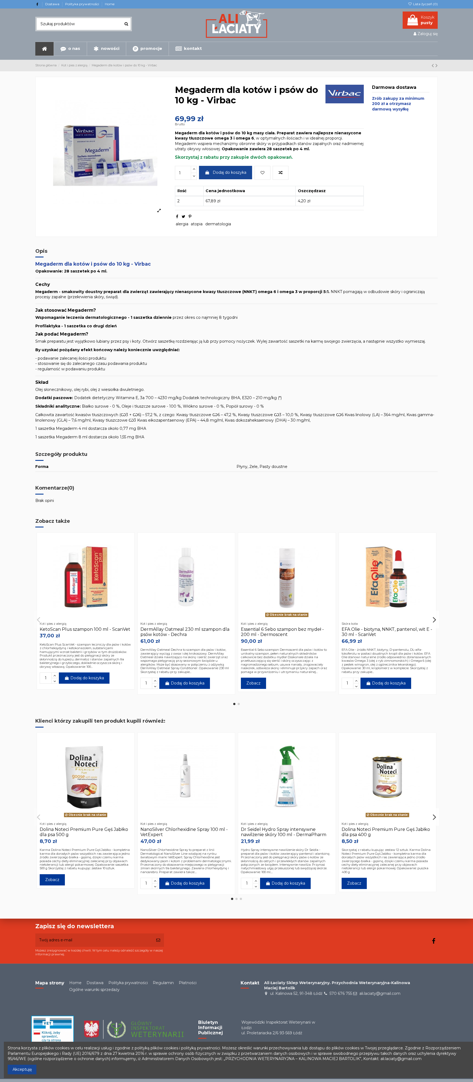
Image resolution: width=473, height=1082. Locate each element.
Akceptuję (22, 1069)
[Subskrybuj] (158, 940)
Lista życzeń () (425, 4)
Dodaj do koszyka (229, 172)
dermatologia (218, 223)
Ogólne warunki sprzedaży (94, 989)
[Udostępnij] (177, 216)
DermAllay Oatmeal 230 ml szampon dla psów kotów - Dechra (184, 632)
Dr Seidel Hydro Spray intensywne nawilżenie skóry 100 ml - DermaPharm (283, 832)
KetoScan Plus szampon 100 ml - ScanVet (85, 629)
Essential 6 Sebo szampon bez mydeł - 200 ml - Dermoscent (282, 632)
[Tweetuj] (183, 216)
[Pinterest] (190, 216)
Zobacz (253, 683)
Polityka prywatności (82, 4)
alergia (182, 223)
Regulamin (163, 982)
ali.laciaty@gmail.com (379, 993)
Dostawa (52, 4)
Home (109, 4)
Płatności (188, 982)
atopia (197, 223)
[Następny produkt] (436, 65)
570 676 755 (341, 993)
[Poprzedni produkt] (433, 65)
